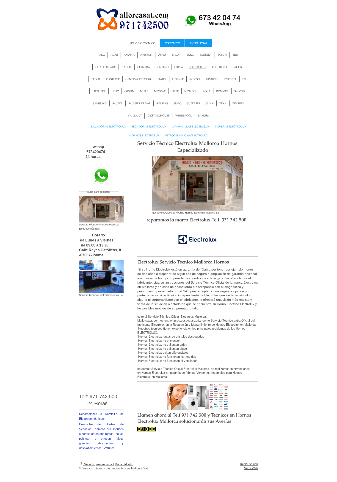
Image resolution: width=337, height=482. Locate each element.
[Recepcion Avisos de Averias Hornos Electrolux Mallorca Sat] (197, 183)
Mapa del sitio (124, 464)
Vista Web (251, 468)
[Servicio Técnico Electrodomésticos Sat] (101, 276)
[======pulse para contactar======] (101, 176)
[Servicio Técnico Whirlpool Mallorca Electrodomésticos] (101, 209)
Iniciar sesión (249, 464)
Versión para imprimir (98, 464)
